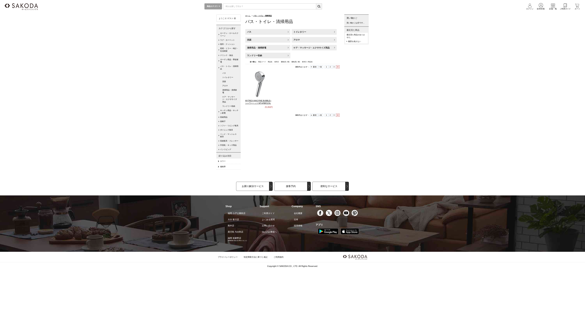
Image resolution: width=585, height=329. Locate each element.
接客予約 (291, 186)
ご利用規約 (279, 257)
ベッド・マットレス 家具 (229, 135)
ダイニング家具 (226, 130)
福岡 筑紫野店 (234, 238)
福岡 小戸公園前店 (236, 213)
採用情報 (298, 225)
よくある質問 (268, 219)
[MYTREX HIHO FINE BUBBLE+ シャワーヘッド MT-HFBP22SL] (259, 84)
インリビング (225, 149)
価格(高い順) (295, 62)
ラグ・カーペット (227, 40)
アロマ (296, 40)
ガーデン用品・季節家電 (229, 60)
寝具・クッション (227, 44)
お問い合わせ (268, 225)
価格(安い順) (285, 62)
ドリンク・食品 (226, 55)
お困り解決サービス (253, 186)
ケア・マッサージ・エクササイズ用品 (311, 47)
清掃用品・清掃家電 (256, 47)
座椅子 (223, 121)
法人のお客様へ (269, 232)
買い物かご (352, 18)
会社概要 (298, 213)
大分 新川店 (233, 219)
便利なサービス (328, 186)
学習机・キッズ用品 (228, 145)
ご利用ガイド (268, 213)
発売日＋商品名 (307, 62)
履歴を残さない (354, 41)
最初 (315, 67)
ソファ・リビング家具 (229, 126)
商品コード (262, 62)
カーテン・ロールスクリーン (229, 34)
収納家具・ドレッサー (229, 141)
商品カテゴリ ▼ (213, 6)
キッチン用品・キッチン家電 (229, 111)
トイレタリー (299, 32)
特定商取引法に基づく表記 (256, 257)
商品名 (270, 62)
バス (249, 32)
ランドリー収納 (254, 55)
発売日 (276, 62)
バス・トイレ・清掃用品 (229, 67)
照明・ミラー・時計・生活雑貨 (229, 49)
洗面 (249, 40)
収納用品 (223, 117)
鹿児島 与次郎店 (235, 232)
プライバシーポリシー (228, 257)
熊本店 (231, 225)
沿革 (296, 219)
